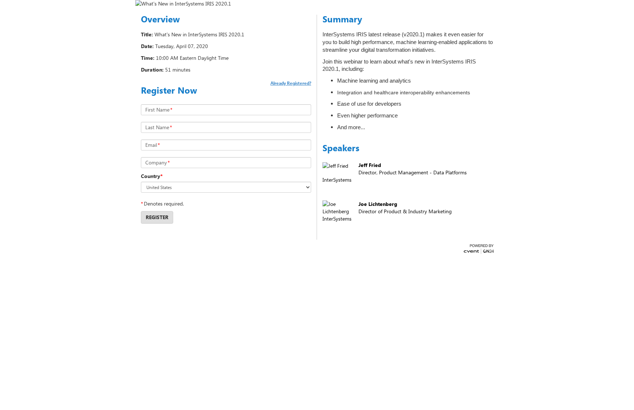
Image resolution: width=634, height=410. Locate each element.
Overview (160, 19)
